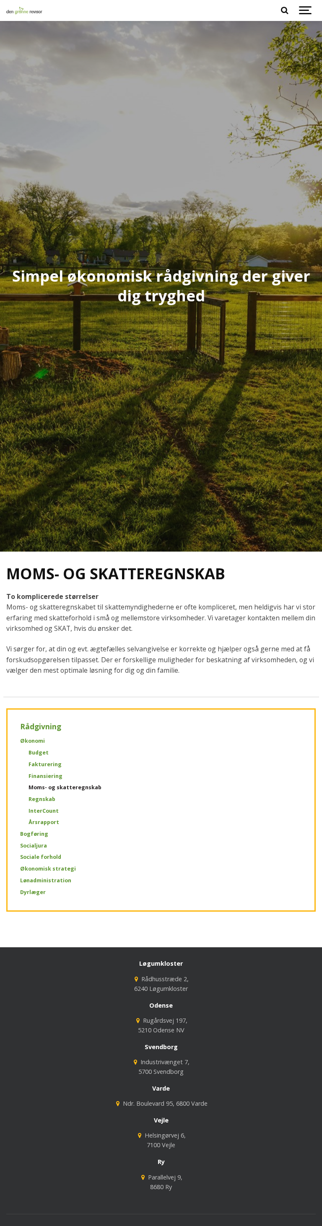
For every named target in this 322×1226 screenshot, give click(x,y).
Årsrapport (44, 822)
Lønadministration (45, 880)
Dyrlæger (33, 892)
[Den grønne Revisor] (24, 10)
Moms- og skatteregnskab (65, 787)
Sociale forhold (40, 857)
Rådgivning (40, 726)
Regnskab (42, 799)
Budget (39, 752)
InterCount (44, 810)
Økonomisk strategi (48, 868)
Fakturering (45, 764)
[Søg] (284, 10)
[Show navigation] (305, 10)
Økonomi (32, 740)
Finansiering (45, 776)
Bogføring (34, 833)
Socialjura (33, 845)
